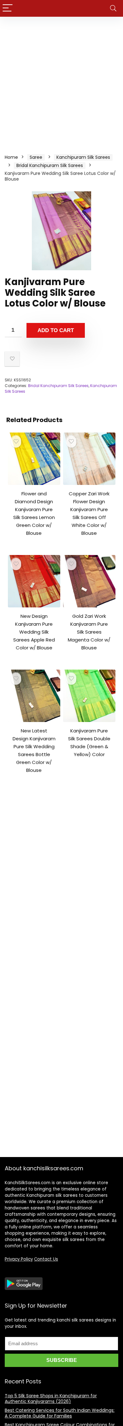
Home (11, 157)
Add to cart (56, 330)
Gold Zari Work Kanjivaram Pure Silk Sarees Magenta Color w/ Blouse (89, 632)
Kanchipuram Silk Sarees (83, 157)
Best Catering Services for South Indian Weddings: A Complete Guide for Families (59, 1413)
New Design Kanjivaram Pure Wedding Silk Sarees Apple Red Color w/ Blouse (34, 632)
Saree (36, 157)
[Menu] (7, 8)
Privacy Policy (19, 1259)
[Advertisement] (61, 81)
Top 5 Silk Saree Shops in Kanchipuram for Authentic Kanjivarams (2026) (51, 1399)
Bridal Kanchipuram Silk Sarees (49, 165)
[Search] (113, 8)
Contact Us (46, 1259)
